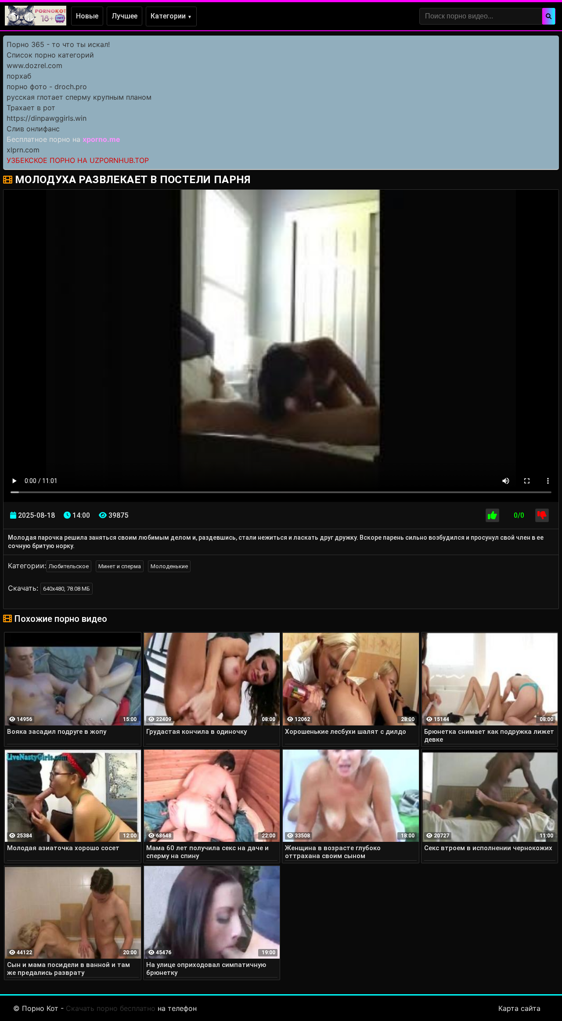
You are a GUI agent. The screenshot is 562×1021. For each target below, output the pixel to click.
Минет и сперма (119, 566)
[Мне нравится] (492, 515)
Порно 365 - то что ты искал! (58, 44)
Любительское (69, 566)
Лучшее (124, 16)
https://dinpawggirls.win (46, 118)
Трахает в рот (31, 107)
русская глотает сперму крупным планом (79, 97)
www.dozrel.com (34, 65)
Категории (171, 16)
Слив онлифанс (33, 128)
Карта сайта (519, 1008)
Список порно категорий (50, 55)
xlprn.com (23, 149)
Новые (87, 16)
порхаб (19, 76)
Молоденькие (169, 566)
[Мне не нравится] (542, 515)
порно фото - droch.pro (47, 86)
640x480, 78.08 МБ (66, 588)
